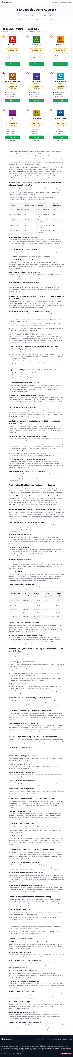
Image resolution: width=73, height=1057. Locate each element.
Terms (70, 1039)
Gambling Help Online (22, 1049)
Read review (13, 67)
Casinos (38, 1039)
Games (43, 1039)
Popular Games (63, 2)
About (70, 2)
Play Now (12, 64)
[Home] (7, 2)
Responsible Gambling (56, 1039)
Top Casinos (54, 2)
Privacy (65, 1039)
